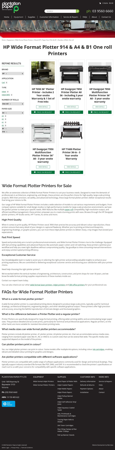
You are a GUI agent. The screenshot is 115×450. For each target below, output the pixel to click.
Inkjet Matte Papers (65, 389)
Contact (102, 392)
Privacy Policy (15, 447)
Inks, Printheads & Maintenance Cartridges (67, 415)
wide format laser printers (41, 285)
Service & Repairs (70, 17)
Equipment (18, 17)
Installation (84, 392)
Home (6, 17)
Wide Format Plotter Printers (24, 40)
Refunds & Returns (87, 385)
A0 (3, 125)
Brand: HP (37, 40)
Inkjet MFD (6, 95)
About (94, 17)
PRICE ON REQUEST (44, 112)
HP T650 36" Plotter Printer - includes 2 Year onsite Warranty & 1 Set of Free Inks (43, 95)
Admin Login (5, 447)
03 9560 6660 (99, 11)
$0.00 (111, 3)
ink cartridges (98, 349)
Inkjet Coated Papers (65, 385)
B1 (3, 128)
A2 (3, 119)
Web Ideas (110, 445)
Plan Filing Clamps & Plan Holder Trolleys (67, 430)
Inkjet (4, 92)
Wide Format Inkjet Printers (43, 381)
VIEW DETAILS (43, 107)
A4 (3, 113)
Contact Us (106, 17)
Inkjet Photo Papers (65, 392)
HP (3, 73)
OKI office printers (77, 285)
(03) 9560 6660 (9, 392)
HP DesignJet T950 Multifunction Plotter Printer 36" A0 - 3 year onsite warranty (43, 155)
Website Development (98, 445)
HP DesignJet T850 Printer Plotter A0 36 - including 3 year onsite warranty (71, 93)
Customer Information (49, 17)
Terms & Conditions (27, 447)
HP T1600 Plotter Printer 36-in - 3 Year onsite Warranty (71, 154)
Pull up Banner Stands (66, 435)
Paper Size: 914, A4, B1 (49, 40)
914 (3, 132)
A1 (3, 122)
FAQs (85, 17)
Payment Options (86, 389)
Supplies (31, 17)
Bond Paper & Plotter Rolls (67, 381)
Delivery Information (88, 381)
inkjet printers (59, 285)
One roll (5, 104)
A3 (3, 116)
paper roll (69, 209)
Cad (3, 82)
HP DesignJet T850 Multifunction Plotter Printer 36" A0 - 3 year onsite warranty (100, 95)
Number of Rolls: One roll (66, 40)
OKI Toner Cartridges (65, 425)
